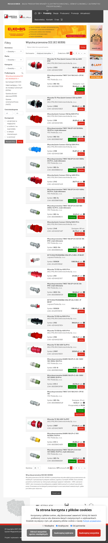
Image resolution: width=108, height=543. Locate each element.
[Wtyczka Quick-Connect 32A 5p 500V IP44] (35, 228)
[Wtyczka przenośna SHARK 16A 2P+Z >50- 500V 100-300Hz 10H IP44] (35, 365)
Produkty (47, 13)
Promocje (75, 13)
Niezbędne (49, 525)
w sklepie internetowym (12, 133)
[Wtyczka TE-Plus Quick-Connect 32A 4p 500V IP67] (35, 104)
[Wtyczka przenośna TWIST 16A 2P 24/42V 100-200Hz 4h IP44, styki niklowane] (35, 212)
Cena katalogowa (11, 109)
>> (85, 53)
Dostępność (9, 118)
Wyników (29, 468)
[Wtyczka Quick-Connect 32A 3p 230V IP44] (35, 149)
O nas (57, 19)
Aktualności (85, 13)
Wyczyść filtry (10, 141)
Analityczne (63, 525)
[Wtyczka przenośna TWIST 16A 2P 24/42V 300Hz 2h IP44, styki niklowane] (35, 165)
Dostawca (8, 48)
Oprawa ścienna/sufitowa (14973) (12, 101)
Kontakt (49, 19)
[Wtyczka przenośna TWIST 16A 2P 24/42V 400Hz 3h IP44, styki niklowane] (35, 195)
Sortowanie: (30, 53)
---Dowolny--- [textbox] (11, 51)
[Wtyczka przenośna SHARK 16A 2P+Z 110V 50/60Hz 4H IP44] (35, 439)
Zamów (81, 70)
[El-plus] (25, 16)
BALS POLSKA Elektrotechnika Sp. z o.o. (62, 63)
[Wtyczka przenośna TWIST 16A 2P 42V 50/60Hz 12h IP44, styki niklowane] (35, 134)
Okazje (55, 13)
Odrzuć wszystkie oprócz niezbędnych (38, 532)
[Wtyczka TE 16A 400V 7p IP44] (35, 350)
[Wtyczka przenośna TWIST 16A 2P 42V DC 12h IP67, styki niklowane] (35, 290)
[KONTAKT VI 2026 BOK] (96, 38)
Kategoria (8, 64)
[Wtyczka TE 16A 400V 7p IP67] (35, 424)
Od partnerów (79, 525)
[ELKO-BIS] (45, 31)
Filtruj (20, 141)
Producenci (64, 13)
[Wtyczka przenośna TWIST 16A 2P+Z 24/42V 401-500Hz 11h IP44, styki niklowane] (35, 456)
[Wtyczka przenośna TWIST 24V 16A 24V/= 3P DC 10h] (35, 403)
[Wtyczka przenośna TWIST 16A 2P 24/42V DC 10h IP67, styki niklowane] (35, 245)
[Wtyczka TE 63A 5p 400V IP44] (35, 335)
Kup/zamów (80, 93)
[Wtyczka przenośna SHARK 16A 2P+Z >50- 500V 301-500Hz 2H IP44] (35, 381)
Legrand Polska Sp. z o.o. (56, 257)
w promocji (11, 137)
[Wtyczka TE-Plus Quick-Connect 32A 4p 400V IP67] (35, 65)
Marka (7, 56)
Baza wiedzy (40, 19)
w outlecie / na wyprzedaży (12, 127)
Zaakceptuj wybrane (63, 533)
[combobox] (14, 51)
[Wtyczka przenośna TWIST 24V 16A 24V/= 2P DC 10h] (35, 84)
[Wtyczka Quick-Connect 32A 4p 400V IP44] (35, 180)
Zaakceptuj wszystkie (89, 533)
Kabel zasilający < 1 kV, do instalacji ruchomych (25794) (14, 87)
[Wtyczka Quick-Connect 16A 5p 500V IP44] (35, 119)
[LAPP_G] (96, 66)
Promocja (80, 89)
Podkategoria (10, 73)
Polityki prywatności (92, 521)
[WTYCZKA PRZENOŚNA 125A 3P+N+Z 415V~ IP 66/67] (35, 306)
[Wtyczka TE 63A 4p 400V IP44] (35, 274)
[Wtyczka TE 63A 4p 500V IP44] (35, 321)
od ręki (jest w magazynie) (12, 122)
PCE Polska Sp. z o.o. (54, 79)
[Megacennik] (10, 16)
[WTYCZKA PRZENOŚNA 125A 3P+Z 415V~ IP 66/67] (35, 260)
